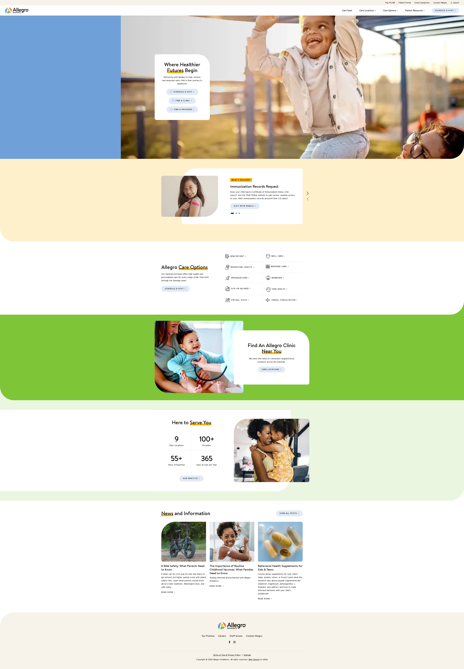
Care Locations (366, 10)
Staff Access (236, 635)
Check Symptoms (422, 3)
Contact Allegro (440, 3)
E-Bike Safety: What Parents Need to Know (182, 567)
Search (456, 3)
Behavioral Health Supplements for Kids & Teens (280, 567)
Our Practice (190, 478)
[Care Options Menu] (397, 10)
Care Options (389, 10)
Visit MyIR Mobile (244, 206)
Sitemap (247, 655)
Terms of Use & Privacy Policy (227, 655)
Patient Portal (405, 3)
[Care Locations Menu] (375, 10)
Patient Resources (414, 10)
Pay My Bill (390, 3)
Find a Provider (183, 110)
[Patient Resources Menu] (424, 10)
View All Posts (288, 513)
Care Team (347, 10)
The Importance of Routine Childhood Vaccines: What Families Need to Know (231, 569)
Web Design (253, 659)
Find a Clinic (183, 101)
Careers (222, 635)
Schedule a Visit (444, 11)
